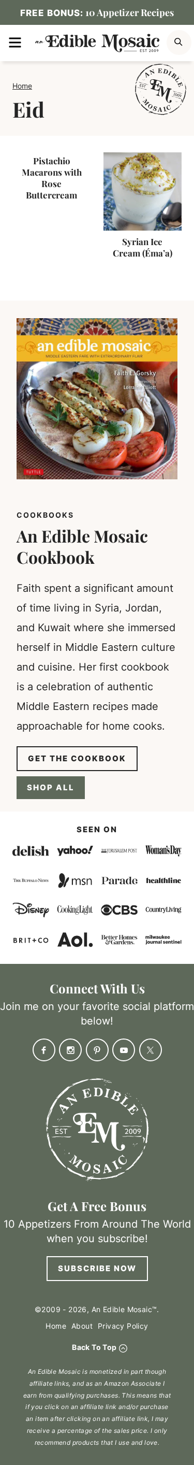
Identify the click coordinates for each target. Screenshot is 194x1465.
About (82, 1325)
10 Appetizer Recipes (97, 12)
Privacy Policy (123, 1325)
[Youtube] (123, 1050)
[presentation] (142, 191)
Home (22, 85)
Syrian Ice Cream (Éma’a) (142, 247)
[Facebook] (44, 1050)
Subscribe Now (97, 1268)
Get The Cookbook (77, 758)
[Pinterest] (97, 1050)
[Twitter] (150, 1050)
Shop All (50, 787)
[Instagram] (70, 1050)
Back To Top (94, 1347)
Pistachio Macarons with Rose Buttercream (52, 178)
